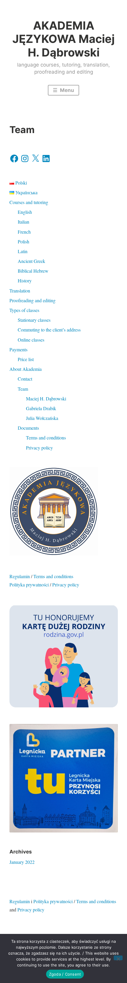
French (24, 232)
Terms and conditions (46, 437)
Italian (23, 222)
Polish (23, 241)
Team (23, 389)
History (25, 280)
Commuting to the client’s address (49, 329)
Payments (18, 349)
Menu (66, 90)
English (25, 212)
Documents (28, 428)
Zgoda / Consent (65, 974)
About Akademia (25, 369)
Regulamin (19, 576)
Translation (19, 290)
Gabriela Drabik (41, 408)
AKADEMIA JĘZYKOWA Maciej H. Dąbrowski (63, 39)
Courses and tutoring (28, 202)
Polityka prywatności (29, 584)
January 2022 (22, 862)
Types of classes (24, 310)
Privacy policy (39, 447)
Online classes (31, 340)
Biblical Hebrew (33, 271)
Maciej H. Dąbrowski (46, 398)
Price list (26, 359)
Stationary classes (34, 320)
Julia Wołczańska (42, 418)
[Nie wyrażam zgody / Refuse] (118, 957)
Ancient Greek (31, 261)
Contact (25, 379)
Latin (22, 251)
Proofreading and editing (32, 300)
